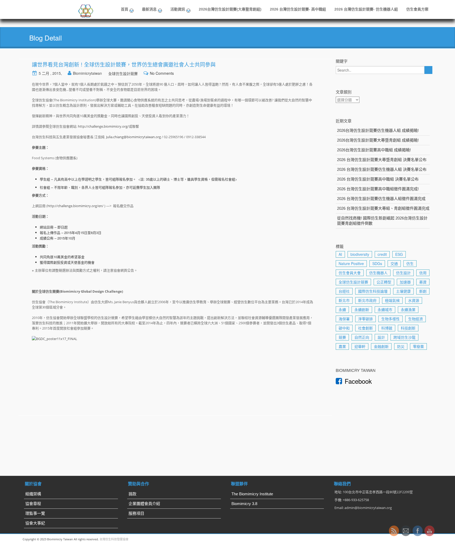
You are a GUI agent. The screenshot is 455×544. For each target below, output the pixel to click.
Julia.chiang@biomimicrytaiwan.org (133, 136)
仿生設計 (403, 272)
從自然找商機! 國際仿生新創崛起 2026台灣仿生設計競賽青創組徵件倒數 (382, 221)
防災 (400, 346)
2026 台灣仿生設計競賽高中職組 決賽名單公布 (378, 179)
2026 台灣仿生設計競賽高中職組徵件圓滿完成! (378, 189)
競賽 (342, 337)
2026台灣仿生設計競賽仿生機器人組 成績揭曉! (378, 130)
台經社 (344, 291)
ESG (399, 254)
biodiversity (359, 254)
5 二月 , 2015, (50, 73)
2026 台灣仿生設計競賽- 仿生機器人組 (366, 9)
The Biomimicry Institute (252, 494)
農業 (342, 346)
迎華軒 (359, 346)
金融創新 (381, 346)
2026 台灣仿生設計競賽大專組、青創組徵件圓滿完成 (383, 208)
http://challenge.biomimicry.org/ (103, 126)
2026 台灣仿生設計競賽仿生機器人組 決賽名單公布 (382, 169)
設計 (381, 337)
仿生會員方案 (417, 9)
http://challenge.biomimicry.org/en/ (75, 205)
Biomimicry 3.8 (244, 503)
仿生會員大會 (350, 272)
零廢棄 (418, 346)
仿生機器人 (378, 272)
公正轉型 (384, 282)
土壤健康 (403, 291)
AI (340, 254)
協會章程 (33, 503)
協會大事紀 (35, 523)
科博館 (386, 328)
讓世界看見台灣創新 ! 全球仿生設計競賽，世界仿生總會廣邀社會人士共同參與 (124, 64)
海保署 (344, 318)
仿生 (410, 263)
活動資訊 (177, 9)
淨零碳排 (365, 318)
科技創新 (408, 328)
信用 (423, 272)
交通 (394, 263)
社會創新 (365, 328)
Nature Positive (351, 263)
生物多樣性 (390, 318)
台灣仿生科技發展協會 (114, 539)
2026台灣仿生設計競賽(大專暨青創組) (230, 9)
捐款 (132, 494)
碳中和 (344, 328)
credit (382, 254)
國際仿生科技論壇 (373, 291)
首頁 (124, 9)
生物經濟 (415, 318)
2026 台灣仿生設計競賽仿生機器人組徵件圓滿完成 (381, 198)
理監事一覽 (35, 513)
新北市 (344, 300)
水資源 (413, 300)
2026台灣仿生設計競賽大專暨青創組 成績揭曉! (378, 140)
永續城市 (385, 309)
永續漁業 (408, 309)
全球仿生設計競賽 (123, 73)
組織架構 (33, 494)
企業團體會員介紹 (144, 503)
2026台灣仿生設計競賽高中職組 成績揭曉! (374, 150)
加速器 (405, 282)
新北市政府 (367, 300)
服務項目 (136, 513)
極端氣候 (392, 300)
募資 (423, 282)
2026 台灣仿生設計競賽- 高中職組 (298, 9)
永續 (342, 309)
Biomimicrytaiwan (87, 73)
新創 (423, 291)
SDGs (377, 263)
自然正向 (361, 337)
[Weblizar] (86, 10)
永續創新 (361, 309)
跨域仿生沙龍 (404, 337)
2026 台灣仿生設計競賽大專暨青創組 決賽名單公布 (382, 159)
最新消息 (149, 9)
